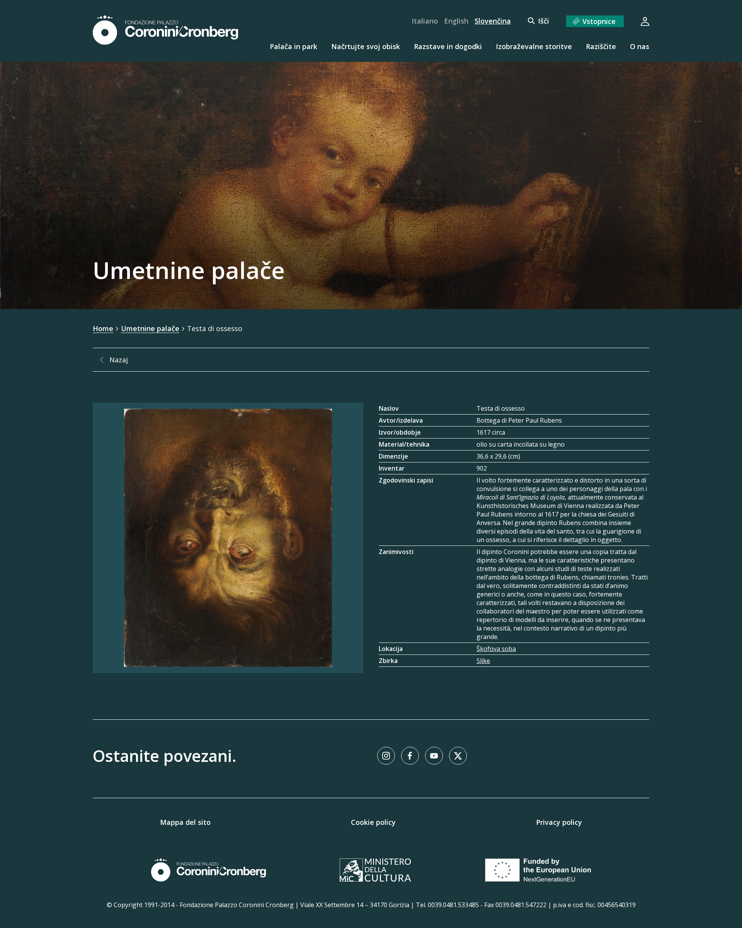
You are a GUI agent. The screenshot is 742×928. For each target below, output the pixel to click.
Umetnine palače (150, 328)
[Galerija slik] (228, 538)
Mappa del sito (185, 822)
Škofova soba (496, 648)
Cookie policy (373, 822)
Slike (483, 660)
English (456, 20)
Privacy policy (559, 822)
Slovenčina (493, 20)
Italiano (425, 20)
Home (103, 328)
